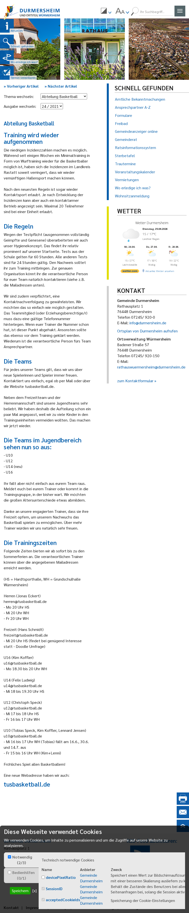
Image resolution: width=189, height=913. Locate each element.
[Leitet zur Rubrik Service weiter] (7, 57)
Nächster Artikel (61, 86)
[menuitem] (106, 11)
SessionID (54, 888)
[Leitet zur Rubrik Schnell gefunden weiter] (7, 41)
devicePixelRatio (61, 877)
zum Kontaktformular (135, 380)
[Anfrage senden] (183, 816)
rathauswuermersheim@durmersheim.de (151, 366)
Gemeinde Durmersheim (91, 877)
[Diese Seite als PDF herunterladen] (183, 803)
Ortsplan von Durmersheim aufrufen (147, 330)
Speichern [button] (20, 890)
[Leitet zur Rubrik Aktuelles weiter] (7, 26)
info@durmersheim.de (147, 322)
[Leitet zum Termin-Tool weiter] (7, 73)
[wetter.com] (130, 271)
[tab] (21, 860)
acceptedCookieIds (63, 899)
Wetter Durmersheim (151, 222)
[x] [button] (34, 890)
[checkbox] (9, 856)
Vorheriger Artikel (21, 86)
